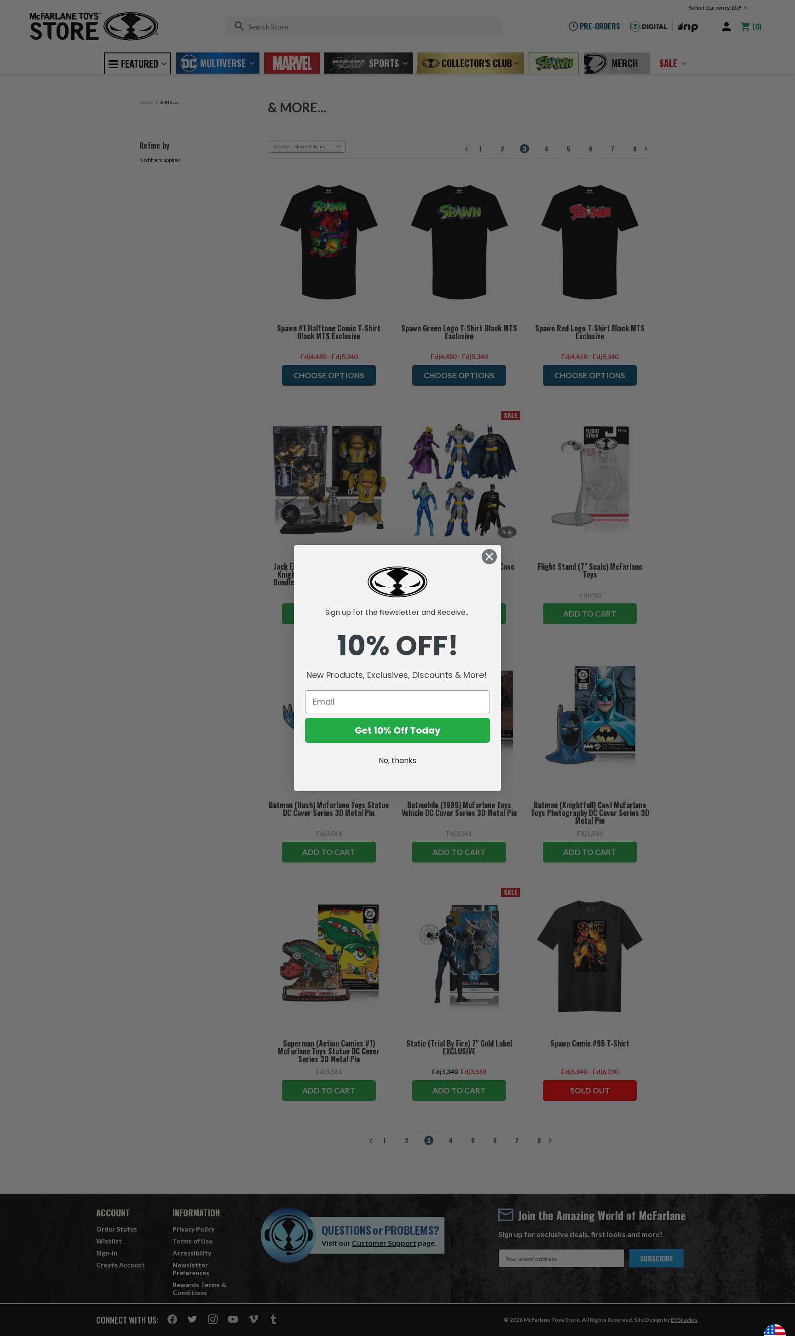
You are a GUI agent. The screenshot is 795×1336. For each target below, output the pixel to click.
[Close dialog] (489, 557)
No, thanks (397, 760)
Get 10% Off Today (398, 730)
